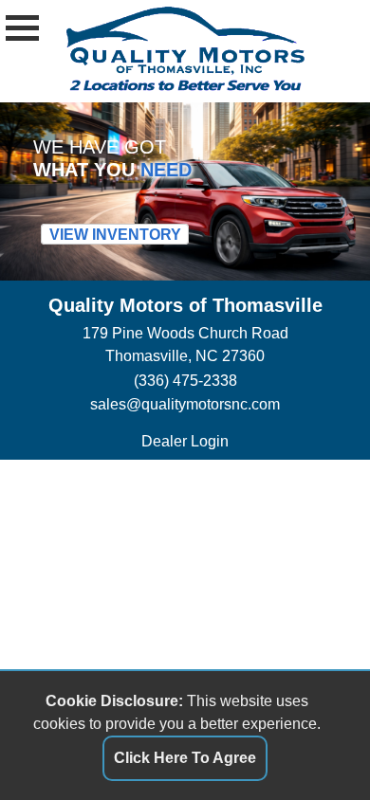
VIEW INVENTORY (115, 235)
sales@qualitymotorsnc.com (185, 404)
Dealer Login (185, 441)
